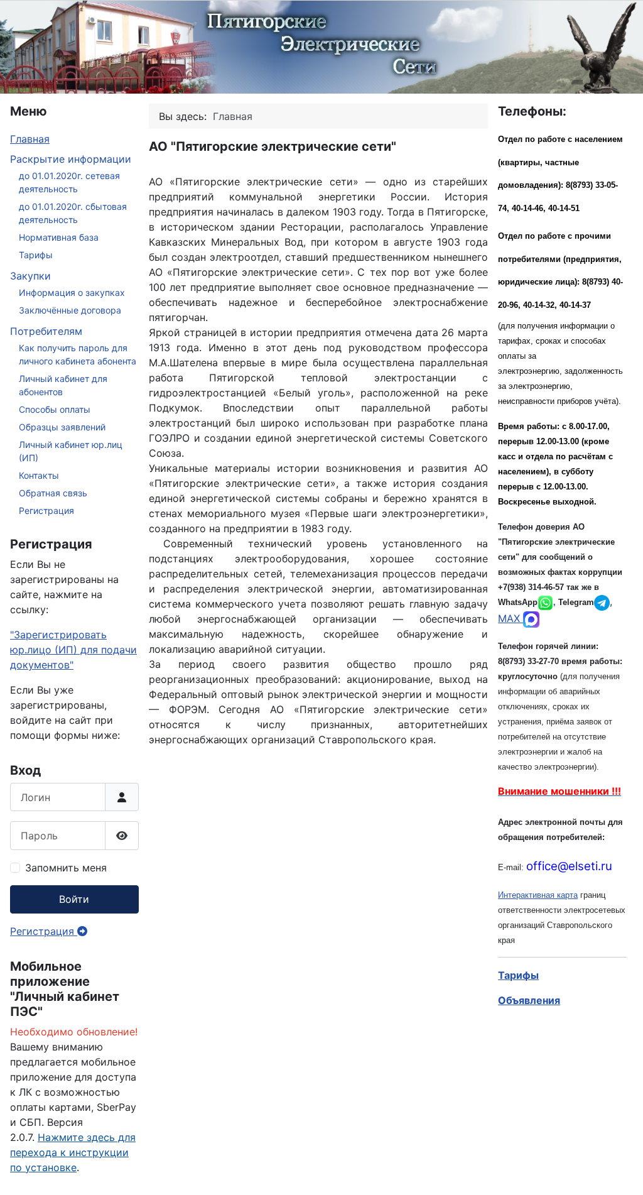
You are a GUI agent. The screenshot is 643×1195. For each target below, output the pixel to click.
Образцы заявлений (62, 427)
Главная (30, 139)
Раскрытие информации (70, 159)
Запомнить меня (66, 867)
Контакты (39, 475)
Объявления (529, 1000)
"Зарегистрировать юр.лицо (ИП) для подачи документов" (73, 649)
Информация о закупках (72, 292)
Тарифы (36, 254)
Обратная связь (53, 493)
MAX (510, 618)
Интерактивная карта (538, 895)
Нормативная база (59, 237)
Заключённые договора (70, 310)
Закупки (30, 276)
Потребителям (46, 331)
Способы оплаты (54, 409)
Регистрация (46, 510)
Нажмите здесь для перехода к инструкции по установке (73, 1152)
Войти (74, 899)
